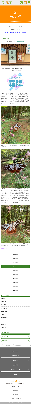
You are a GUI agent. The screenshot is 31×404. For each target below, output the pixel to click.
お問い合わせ (15, 386)
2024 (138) (4, 304)
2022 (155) (4, 311)
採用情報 (15, 394)
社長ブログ (4, 340)
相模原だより (15, 266)
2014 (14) (3, 327)
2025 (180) (4, 301)
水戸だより (15, 290)
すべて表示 (15, 254)
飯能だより (15, 278)
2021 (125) (4, 314)
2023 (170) (4, 308)
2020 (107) (4, 317)
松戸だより (15, 286)
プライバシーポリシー (15, 398)
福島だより (15, 282)
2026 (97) (3, 298)
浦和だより (15, 262)
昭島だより (15, 258)
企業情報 (15, 390)
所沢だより (15, 270)
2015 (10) (3, 324)
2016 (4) (3, 321)
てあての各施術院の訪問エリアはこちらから (16, 32)
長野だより (15, 274)
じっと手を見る (5, 336)
